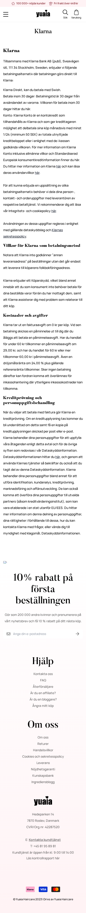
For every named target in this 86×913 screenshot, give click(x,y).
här (58, 166)
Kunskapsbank (43, 775)
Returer (43, 743)
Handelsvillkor (43, 750)
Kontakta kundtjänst (45, 839)
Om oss (43, 737)
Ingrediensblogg (43, 782)
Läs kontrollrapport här (43, 858)
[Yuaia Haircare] (43, 14)
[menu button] (13, 14)
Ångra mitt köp (43, 705)
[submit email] (77, 634)
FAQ (43, 680)
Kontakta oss (43, 674)
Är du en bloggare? (43, 699)
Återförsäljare (43, 686)
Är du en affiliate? (43, 693)
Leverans (43, 763)
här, (58, 457)
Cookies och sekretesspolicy (43, 756)
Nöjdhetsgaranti (43, 769)
